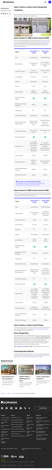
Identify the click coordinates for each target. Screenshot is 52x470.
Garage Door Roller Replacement (18, 431)
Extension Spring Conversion (17, 424)
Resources (38, 415)
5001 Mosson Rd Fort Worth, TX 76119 (9, 448)
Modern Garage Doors (4, 435)
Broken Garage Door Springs (17, 422)
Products (3, 415)
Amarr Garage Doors (5, 417)
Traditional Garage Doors (5, 439)
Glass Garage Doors (29, 422)
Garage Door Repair (15, 433)
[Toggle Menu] (45, 2)
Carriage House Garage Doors (4, 432)
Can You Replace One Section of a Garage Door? (43, 425)
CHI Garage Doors (5, 419)
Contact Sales (43, 408)
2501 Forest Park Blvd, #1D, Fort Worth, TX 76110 (31, 449)
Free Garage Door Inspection (17, 419)
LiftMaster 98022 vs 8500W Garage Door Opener (24, 378)
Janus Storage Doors (5, 429)
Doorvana (3, 393)
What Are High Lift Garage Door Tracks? (43, 422)
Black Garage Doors (29, 428)
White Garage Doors (30, 435)
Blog (9, 393)
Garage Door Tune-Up (16, 417)
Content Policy (26, 465)
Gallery (28, 415)
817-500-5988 (38, 356)
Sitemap (31, 465)
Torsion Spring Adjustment (16, 426)
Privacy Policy (20, 465)
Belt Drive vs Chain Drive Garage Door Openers (41, 439)
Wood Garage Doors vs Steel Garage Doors (42, 428)
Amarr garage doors (18, 346)
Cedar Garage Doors (30, 418)
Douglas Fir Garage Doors (31, 432)
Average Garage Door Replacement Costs (41, 432)
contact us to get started (22, 356)
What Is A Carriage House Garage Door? (41, 418)
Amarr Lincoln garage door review (39, 329)
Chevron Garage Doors (30, 425)
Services (13, 415)
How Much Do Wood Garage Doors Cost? (42, 435)
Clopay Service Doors (4, 423)
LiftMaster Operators (3, 442)
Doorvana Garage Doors (5, 426)
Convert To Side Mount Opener (17, 429)
